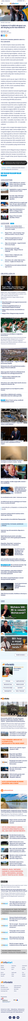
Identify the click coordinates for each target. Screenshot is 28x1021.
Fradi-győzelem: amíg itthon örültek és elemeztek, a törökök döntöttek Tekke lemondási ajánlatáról (12, 572)
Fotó (23, 972)
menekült (13, 173)
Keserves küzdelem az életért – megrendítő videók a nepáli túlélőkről (12, 423)
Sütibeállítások (19, 1012)
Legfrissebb (13, 972)
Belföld (2, 965)
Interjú (23, 967)
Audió (12, 974)
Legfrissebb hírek (17, 985)
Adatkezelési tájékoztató (12, 1010)
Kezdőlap (3, 167)
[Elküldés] (6, 35)
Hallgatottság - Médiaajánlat (17, 1009)
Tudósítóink (24, 965)
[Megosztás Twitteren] (4, 35)
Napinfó (2, 976)
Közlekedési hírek (4, 987)
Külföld (8, 167)
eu (2, 173)
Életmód (24, 969)
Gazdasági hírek (4, 991)
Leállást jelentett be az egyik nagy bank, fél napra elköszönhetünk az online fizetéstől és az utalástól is (20, 490)
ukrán (18, 173)
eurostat (3, 175)
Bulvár (2, 972)
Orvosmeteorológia (5, 989)
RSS (14, 1012)
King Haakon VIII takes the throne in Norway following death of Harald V (14, 911)
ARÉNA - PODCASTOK (6, 1)
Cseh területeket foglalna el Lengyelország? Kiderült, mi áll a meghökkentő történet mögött (12, 442)
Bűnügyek (3, 974)
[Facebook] (14, 1017)
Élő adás (8, 681)
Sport (12, 969)
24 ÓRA (12, 223)
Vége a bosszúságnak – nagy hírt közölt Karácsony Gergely (12, 362)
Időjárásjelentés (17, 987)
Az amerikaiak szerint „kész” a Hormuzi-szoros (13, 497)
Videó (12, 976)
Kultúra (13, 967)
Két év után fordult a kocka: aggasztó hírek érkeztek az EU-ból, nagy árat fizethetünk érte (13, 829)
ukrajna (7, 173)
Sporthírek (16, 989)
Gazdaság (3, 969)
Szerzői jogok (9, 1012)
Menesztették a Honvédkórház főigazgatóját (13, 519)
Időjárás (23, 976)
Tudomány (13, 965)
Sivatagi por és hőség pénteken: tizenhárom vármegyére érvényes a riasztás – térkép (12, 461)
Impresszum (4, 1010)
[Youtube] (18, 1017)
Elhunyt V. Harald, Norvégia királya (9, 478)
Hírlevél (23, 974)
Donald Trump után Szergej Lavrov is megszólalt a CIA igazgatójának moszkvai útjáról (20, 551)
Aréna (15, 991)
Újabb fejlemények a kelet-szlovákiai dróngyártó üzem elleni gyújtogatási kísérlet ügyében (13, 538)
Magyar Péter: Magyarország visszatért (13, 313)
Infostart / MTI (5, 31)
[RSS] (10, 1017)
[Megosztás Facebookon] (2, 35)
